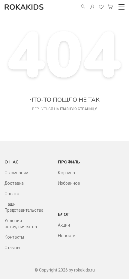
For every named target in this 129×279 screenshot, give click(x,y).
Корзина (66, 172)
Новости (67, 235)
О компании (16, 172)
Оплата (11, 193)
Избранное (69, 183)
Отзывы (12, 247)
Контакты (14, 237)
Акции (64, 225)
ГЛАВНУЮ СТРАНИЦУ (78, 109)
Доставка (14, 183)
